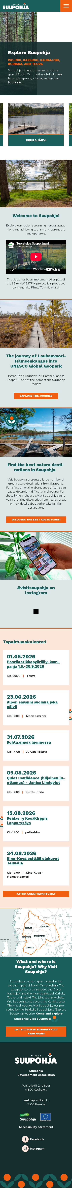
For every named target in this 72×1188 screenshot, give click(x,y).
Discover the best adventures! (36, 519)
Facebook (37, 1138)
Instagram (37, 1147)
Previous (2, 124)
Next (69, 124)
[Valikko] (66, 5)
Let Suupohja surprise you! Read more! (36, 1031)
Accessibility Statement (36, 1127)
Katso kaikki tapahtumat (36, 893)
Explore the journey (36, 395)
